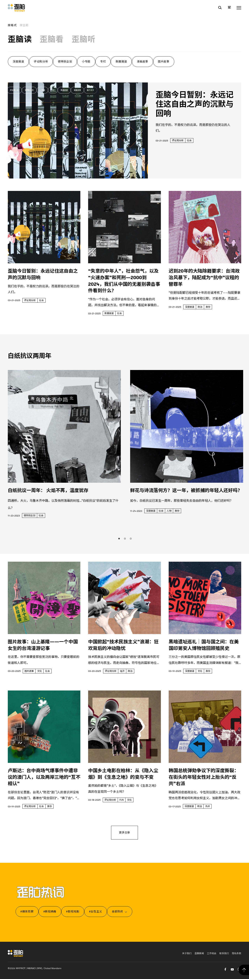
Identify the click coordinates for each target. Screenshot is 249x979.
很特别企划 (65, 61)
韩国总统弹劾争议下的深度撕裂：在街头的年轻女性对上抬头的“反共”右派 (204, 777)
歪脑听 (84, 39)
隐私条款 (236, 953)
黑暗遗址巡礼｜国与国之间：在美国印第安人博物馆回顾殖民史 (204, 645)
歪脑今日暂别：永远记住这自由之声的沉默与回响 (194, 104)
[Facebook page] (225, 969)
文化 (39, 671)
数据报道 (121, 61)
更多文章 (124, 832)
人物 (169, 510)
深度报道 (18, 61)
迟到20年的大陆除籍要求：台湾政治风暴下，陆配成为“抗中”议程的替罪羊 (204, 277)
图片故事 (163, 61)
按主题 (24, 25)
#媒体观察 (27, 911)
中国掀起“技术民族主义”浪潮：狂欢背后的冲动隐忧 (123, 645)
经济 (122, 671)
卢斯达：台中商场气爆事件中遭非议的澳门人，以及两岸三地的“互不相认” (44, 777)
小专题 (86, 61)
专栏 (103, 61)
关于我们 (186, 953)
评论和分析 (41, 61)
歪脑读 (20, 39)
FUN (121, 800)
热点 (207, 806)
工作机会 (211, 953)
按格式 (12, 25)
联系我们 (224, 953)
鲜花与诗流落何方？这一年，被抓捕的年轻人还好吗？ (186, 490)
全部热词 (117, 911)
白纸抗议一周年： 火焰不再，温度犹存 (48, 490)
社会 (189, 140)
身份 (208, 307)
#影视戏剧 (72, 911)
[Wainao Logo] (15, 953)
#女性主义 (95, 911)
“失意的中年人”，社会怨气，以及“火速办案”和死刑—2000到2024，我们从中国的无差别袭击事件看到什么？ (124, 281)
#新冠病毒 (50, 911)
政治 (200, 307)
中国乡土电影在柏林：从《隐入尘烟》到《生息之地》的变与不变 (123, 774)
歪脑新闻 (199, 953)
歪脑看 (52, 39)
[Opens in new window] (232, 969)
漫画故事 (142, 61)
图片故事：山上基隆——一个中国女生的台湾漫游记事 (43, 645)
